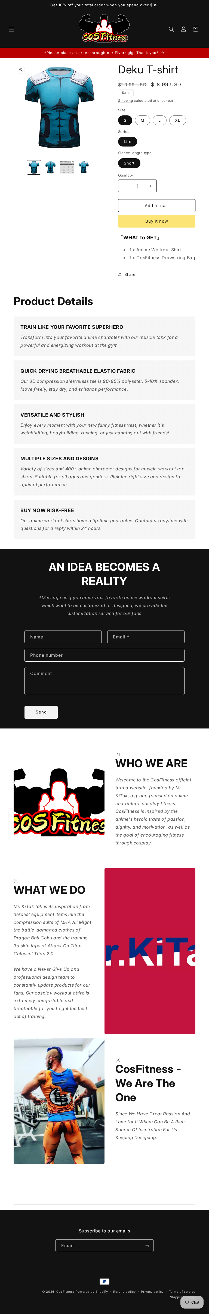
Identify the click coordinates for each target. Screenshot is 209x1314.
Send (41, 712)
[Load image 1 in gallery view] (34, 167)
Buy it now (156, 221)
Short (129, 163)
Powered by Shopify (92, 1292)
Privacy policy (152, 1292)
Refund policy (124, 1292)
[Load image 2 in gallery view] (50, 167)
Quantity (125, 175)
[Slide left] (20, 168)
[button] (11, 29)
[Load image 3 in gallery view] (67, 167)
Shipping (125, 100)
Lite (127, 141)
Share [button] (130, 274)
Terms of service (182, 1292)
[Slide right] (98, 168)
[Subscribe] (147, 1245)
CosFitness (65, 1292)
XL (177, 120)
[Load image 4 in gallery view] (84, 167)
